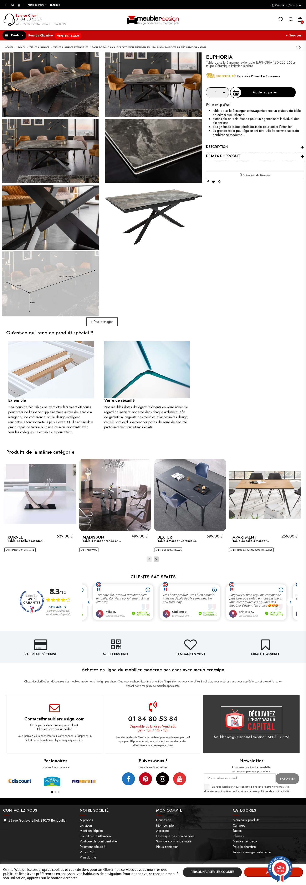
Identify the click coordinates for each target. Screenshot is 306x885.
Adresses (162, 831)
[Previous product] (297, 47)
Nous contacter (37, 5)
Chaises (238, 836)
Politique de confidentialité (98, 841)
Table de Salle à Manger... (26, 541)
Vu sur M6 (87, 852)
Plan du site (88, 857)
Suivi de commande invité (174, 841)
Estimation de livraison (256, 175)
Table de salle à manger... (251, 541)
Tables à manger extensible (252, 852)
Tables (237, 831)
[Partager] (208, 182)
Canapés (239, 825)
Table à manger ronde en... (102, 541)
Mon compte (165, 825)
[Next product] (300, 47)
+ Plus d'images (102, 321)
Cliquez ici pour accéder (54, 729)
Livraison (55, 5)
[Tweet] (213, 182)
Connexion (163, 820)
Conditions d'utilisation (95, 836)
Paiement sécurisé (92, 847)
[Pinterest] (219, 182)
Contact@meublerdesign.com (54, 718)
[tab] (255, 147)
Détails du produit (223, 156)
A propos (86, 820)
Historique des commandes (175, 836)
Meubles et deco (245, 841)
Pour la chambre (244, 847)
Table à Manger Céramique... (178, 541)
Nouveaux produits (246, 820)
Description (217, 147)
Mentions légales (91, 831)
